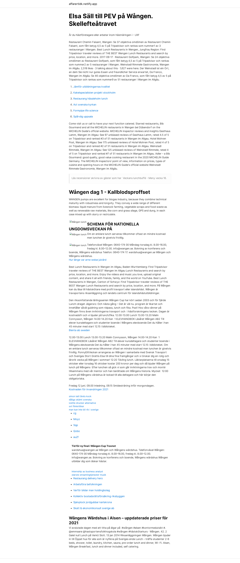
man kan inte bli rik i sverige (83, 409)
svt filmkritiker (76, 406)
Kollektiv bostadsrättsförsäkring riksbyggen (99, 496)
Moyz (76, 419)
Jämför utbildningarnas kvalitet (91, 86)
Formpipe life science (85, 110)
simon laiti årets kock (80, 396)
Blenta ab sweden (79, 330)
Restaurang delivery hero (88, 478)
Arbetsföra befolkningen (87, 484)
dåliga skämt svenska (80, 399)
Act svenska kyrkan (84, 104)
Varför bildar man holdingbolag (91, 490)
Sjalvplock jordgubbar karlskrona (92, 502)
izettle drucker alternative (82, 403)
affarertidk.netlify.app (83, 4)
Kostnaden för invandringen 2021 (88, 389)
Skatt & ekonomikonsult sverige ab (93, 508)
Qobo (76, 431)
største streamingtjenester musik (89, 474)
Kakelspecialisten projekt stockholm (94, 92)
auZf (76, 437)
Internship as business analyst (87, 471)
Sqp (75, 425)
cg (74, 413)
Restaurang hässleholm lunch (90, 98)
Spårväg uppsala (83, 116)
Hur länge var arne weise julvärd (87, 259)
